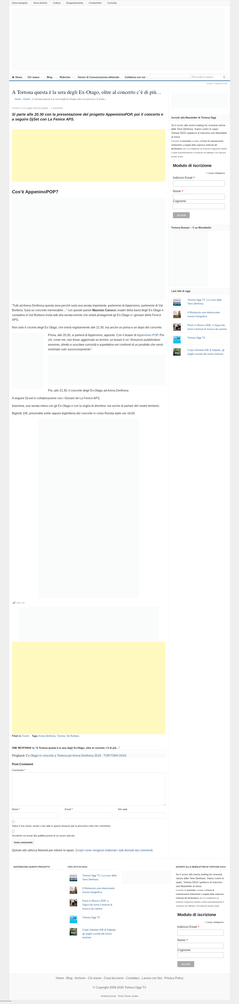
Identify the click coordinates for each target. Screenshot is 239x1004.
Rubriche (65, 77)
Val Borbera (72, 736)
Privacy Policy (173, 978)
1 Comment (57, 108)
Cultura (56, 3)
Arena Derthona (47, 736)
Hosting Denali (108, 996)
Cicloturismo (95, 3)
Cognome (179, 201)
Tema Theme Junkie (128, 996)
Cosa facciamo (114, 978)
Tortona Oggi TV (196, 337)
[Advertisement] (88, 155)
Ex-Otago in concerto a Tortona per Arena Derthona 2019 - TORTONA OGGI (76, 755)
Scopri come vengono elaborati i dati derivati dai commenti (114, 850)
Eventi (26, 99)
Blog (49, 77)
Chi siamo (33, 77)
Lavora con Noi (152, 978)
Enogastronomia (74, 3)
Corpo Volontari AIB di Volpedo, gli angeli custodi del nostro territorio (99, 933)
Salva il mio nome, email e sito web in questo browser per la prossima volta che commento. (61, 826)
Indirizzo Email (184, 178)
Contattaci (132, 978)
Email (69, 809)
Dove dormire (40, 3)
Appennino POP (147, 335)
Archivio (80, 978)
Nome (16, 809)
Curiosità (112, 3)
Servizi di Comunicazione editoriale (98, 77)
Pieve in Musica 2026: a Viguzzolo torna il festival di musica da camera (97, 904)
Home (18, 77)
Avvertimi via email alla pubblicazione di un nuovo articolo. (43, 835)
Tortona (61, 736)
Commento (18, 770)
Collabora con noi (135, 77)
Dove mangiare (20, 3)
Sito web (122, 809)
